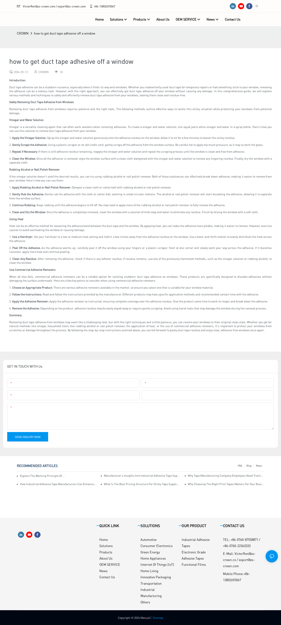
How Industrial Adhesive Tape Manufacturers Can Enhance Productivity (58, 484)
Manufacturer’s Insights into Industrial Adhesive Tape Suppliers (142, 475)
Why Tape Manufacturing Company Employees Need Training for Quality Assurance (226, 475)
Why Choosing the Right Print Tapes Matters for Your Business (226, 484)
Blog (249, 465)
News (259, 465)
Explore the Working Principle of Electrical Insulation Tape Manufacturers (42, 475)
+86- (96, 6)
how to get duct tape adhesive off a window (64, 33)
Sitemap (158, 617)
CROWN (23, 33)
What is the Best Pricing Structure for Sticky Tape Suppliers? (142, 484)
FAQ (240, 465)
